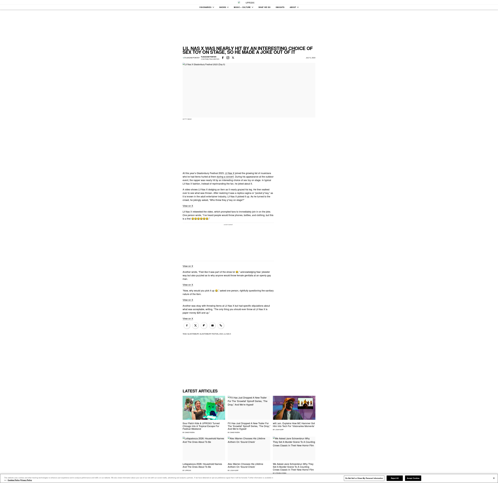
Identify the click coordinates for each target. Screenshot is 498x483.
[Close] (494, 478)
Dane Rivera (190, 432)
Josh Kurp (279, 429)
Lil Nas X (229, 173)
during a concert (225, 176)
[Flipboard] (204, 326)
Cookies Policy (14, 480)
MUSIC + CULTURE (242, 7)
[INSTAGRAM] (228, 57)
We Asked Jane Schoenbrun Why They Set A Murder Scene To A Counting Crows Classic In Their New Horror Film (293, 466)
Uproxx (188, 470)
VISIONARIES (205, 7)
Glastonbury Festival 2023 (211, 334)
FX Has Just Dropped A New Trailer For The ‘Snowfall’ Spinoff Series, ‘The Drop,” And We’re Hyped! (249, 425)
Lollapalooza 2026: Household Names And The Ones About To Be (202, 465)
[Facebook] (187, 326)
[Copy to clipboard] (221, 326)
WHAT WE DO (264, 7)
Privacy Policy (26, 480)
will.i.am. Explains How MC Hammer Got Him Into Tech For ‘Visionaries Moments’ (294, 424)
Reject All (395, 478)
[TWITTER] (233, 57)
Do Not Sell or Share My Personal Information (364, 478)
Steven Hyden (280, 473)
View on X (188, 205)
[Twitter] (195, 326)
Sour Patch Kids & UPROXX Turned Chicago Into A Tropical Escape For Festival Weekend (201, 425)
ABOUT (293, 7)
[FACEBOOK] (222, 57)
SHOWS (222, 7)
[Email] (212, 326)
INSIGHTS (280, 7)
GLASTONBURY (193, 334)
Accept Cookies (413, 478)
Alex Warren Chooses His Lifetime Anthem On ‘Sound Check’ (245, 465)
